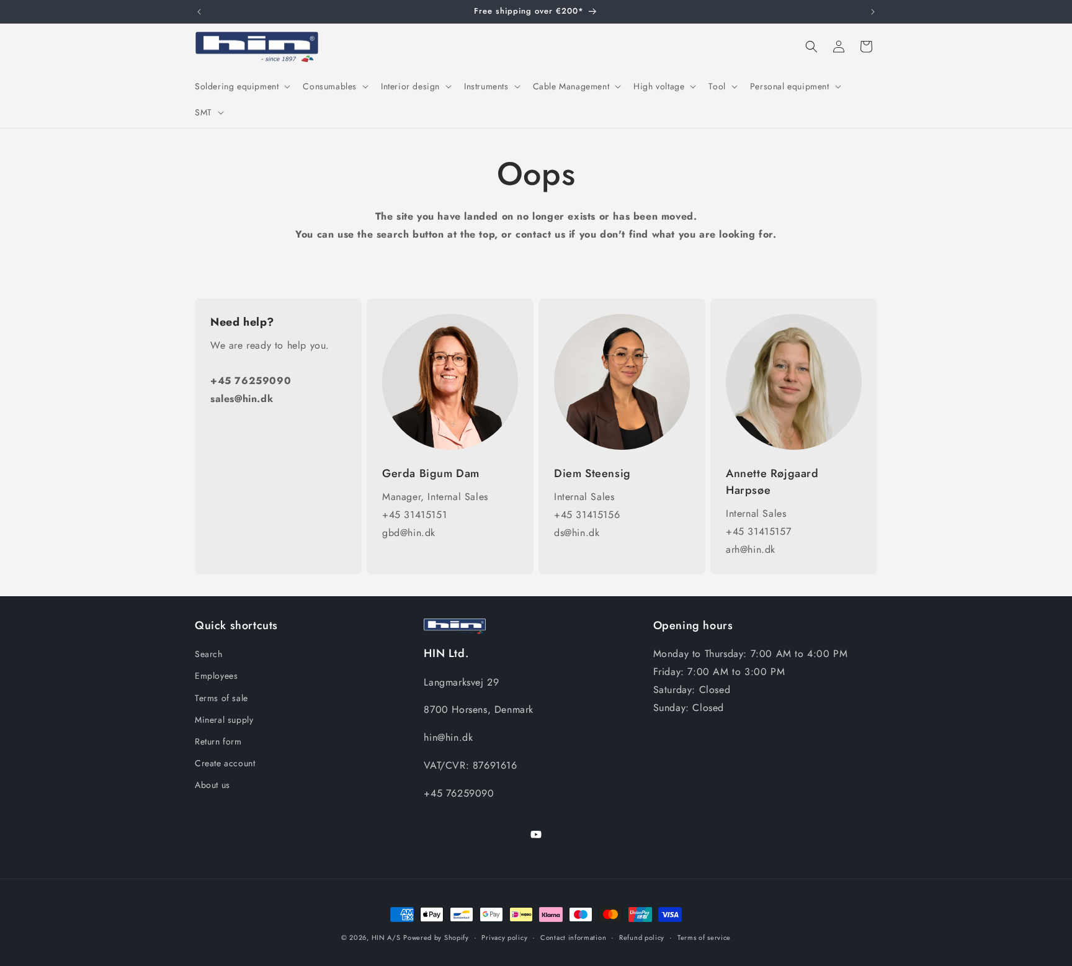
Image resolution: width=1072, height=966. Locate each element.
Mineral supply (224, 719)
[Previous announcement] (199, 12)
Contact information (573, 937)
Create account (225, 763)
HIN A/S (386, 937)
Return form (218, 741)
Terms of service (704, 937)
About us (212, 785)
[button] (241, 86)
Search (209, 654)
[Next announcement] (873, 12)
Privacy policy (504, 937)
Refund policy (641, 937)
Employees (216, 676)
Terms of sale (221, 698)
